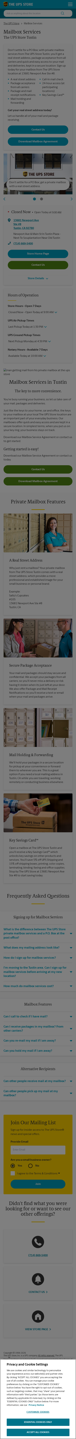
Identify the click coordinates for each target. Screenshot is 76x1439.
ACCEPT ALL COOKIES (38, 1432)
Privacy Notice (36, 1405)
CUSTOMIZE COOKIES (38, 1412)
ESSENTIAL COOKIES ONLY (38, 1422)
